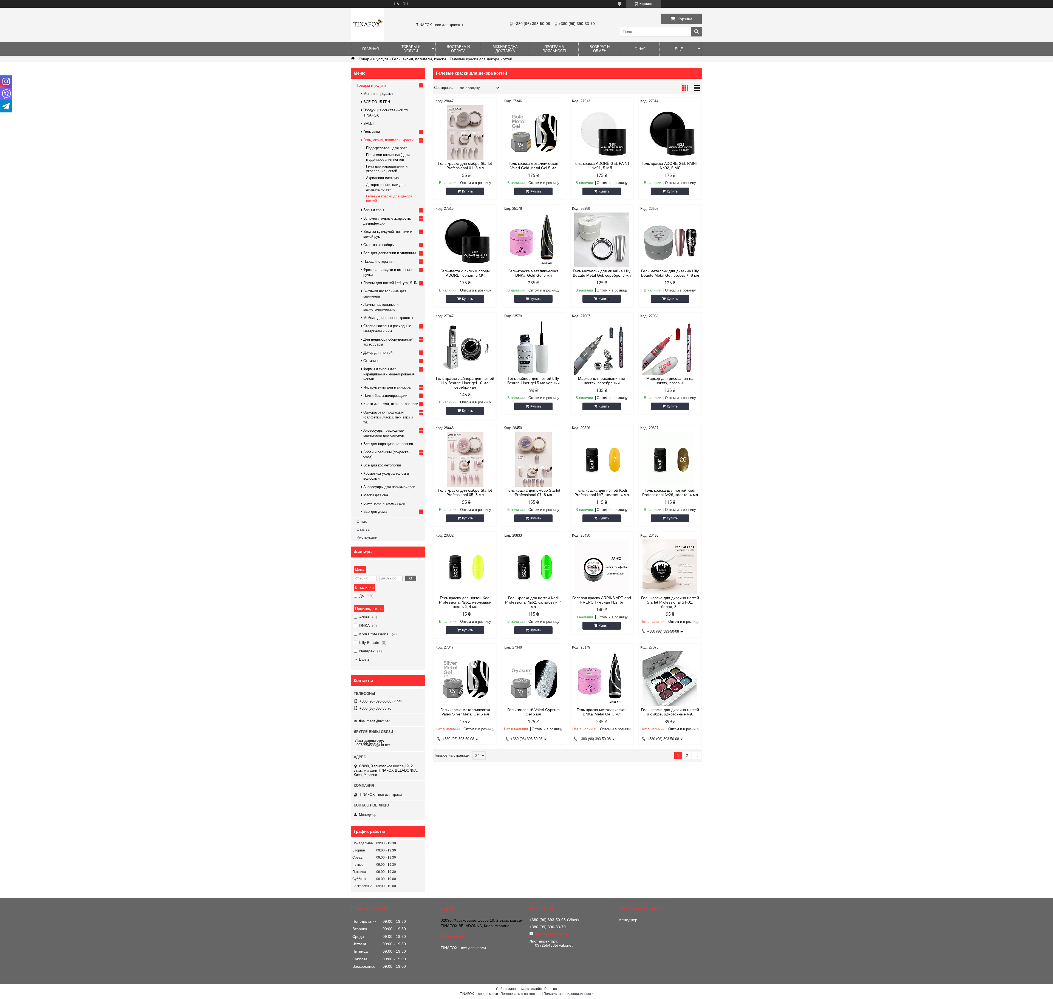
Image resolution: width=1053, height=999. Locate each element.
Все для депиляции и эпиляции (389, 253)
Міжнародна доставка (505, 49)
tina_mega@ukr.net (374, 721)
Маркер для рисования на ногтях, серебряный (601, 380)
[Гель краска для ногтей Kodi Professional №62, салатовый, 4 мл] (533, 566)
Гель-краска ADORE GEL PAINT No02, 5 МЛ (670, 165)
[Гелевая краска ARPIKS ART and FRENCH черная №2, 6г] (602, 566)
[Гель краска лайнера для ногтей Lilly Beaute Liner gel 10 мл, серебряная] (465, 347)
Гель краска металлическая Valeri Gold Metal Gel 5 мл (533, 165)
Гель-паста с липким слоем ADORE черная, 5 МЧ (465, 273)
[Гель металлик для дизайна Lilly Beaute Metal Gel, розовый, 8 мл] (670, 240)
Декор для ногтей (377, 352)
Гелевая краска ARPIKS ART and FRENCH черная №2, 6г (601, 600)
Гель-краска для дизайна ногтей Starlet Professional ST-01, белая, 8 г (670, 602)
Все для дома (375, 512)
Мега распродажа (378, 94)
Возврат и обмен (600, 49)
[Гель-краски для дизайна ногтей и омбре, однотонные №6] (670, 678)
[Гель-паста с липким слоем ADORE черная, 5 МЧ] (465, 240)
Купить (467, 191)
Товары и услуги (410, 49)
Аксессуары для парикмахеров (389, 487)
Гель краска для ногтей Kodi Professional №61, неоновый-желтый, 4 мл (465, 602)
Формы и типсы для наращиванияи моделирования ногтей (389, 374)
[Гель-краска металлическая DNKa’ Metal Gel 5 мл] (602, 678)
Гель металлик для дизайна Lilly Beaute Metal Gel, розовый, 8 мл (670, 273)
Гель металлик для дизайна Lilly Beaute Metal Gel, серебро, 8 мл (602, 273)
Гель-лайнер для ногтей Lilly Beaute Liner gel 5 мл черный (533, 380)
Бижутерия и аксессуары (384, 503)
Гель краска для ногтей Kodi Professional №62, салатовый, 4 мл (533, 602)
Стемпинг (371, 361)
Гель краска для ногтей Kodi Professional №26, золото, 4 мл (670, 492)
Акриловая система (382, 178)
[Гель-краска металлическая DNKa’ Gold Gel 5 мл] (533, 240)
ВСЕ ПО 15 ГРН (376, 102)
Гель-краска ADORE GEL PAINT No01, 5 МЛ (601, 165)
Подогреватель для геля (386, 148)
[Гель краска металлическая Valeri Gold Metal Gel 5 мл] (533, 132)
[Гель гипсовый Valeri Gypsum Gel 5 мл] (533, 678)
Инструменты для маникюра (387, 387)
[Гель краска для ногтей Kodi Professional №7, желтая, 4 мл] (602, 459)
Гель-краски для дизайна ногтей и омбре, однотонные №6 (670, 711)
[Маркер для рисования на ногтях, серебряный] (602, 347)
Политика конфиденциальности (568, 994)
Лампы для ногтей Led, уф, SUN (390, 283)
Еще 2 (364, 659)
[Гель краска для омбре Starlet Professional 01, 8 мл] (465, 132)
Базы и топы (373, 210)
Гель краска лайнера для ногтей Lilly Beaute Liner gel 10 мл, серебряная (465, 382)
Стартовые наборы (378, 245)
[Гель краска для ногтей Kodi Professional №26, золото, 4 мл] (670, 459)
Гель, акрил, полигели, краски (419, 59)
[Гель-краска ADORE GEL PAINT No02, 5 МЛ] (670, 132)
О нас (640, 49)
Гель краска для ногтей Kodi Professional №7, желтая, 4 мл (601, 492)
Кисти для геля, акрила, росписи (390, 404)
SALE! (368, 123)
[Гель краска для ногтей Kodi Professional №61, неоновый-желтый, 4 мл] (465, 566)
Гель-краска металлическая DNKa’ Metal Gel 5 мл (602, 711)
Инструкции (366, 537)
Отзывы (363, 529)
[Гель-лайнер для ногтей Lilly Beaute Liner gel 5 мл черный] (533, 347)
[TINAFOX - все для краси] (367, 39)
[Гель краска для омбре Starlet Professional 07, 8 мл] (533, 459)
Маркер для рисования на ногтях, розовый (669, 380)
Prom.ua (550, 989)
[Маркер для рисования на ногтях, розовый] (670, 347)
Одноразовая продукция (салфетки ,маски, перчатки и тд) (388, 417)
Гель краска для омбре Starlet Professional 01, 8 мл (465, 165)
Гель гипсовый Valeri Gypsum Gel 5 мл (533, 711)
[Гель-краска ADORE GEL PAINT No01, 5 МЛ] (602, 132)
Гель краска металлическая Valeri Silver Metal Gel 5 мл (465, 711)
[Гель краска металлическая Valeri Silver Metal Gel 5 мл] (465, 678)
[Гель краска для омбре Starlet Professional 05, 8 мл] (465, 459)
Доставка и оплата (458, 49)
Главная (370, 49)
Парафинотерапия (378, 261)
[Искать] (696, 31)
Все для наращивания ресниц (388, 444)
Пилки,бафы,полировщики (385, 396)
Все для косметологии (382, 465)
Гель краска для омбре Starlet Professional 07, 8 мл (533, 492)
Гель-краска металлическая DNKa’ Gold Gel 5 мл (533, 273)
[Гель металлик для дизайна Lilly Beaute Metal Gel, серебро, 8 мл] (602, 240)
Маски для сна (375, 495)
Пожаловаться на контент (520, 994)
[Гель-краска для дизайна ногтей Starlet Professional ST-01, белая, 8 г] (670, 566)
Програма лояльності (554, 49)
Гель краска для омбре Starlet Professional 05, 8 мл (465, 492)
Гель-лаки (371, 132)
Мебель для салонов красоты (388, 318)
